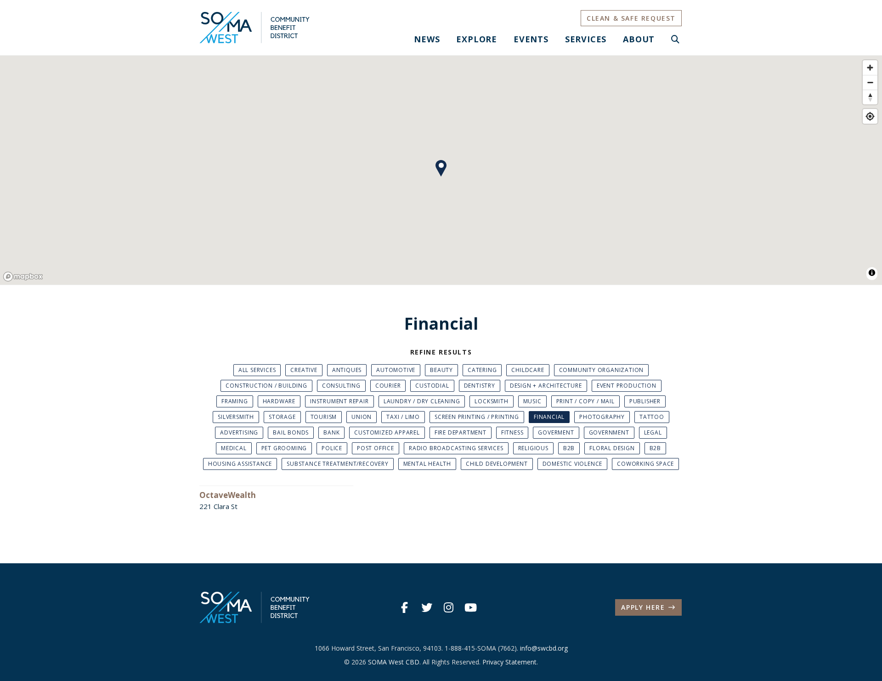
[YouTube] (471, 607)
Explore (476, 39)
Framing (234, 401)
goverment (556, 432)
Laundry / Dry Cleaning (422, 401)
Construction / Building (266, 385)
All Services (257, 370)
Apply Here (643, 607)
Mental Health (427, 464)
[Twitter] (427, 607)
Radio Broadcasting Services (456, 448)
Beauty (441, 370)
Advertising (239, 432)
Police (332, 448)
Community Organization (601, 370)
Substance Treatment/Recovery (337, 464)
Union (361, 417)
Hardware (279, 401)
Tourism (324, 417)
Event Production (626, 385)
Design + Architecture (546, 385)
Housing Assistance (240, 464)
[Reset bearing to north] (870, 97)
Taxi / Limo (403, 417)
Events (531, 39)
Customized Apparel (386, 432)
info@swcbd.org (544, 648)
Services (585, 39)
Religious (533, 448)
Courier (388, 385)
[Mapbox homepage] (23, 276)
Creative (303, 370)
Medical (234, 448)
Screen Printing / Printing (477, 417)
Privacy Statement (509, 662)
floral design (611, 448)
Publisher (645, 401)
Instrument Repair (339, 401)
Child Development (497, 464)
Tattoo (651, 417)
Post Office (375, 448)
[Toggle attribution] (871, 272)
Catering (482, 370)
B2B (569, 448)
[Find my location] (870, 116)
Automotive (395, 370)
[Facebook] (405, 607)
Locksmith (491, 401)
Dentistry (479, 385)
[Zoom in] (870, 67)
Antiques (347, 370)
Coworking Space (645, 464)
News (427, 39)
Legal (653, 432)
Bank (331, 432)
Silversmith (236, 417)
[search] (675, 39)
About (639, 39)
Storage (282, 417)
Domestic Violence (573, 464)
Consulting (341, 385)
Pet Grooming (284, 448)
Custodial (432, 385)
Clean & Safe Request (631, 18)
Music (532, 401)
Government (609, 432)
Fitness (512, 432)
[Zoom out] (870, 82)
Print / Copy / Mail (585, 401)
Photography (602, 417)
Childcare (527, 370)
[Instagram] (449, 607)
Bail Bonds (291, 432)
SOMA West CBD (393, 662)
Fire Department (460, 432)
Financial (549, 417)
